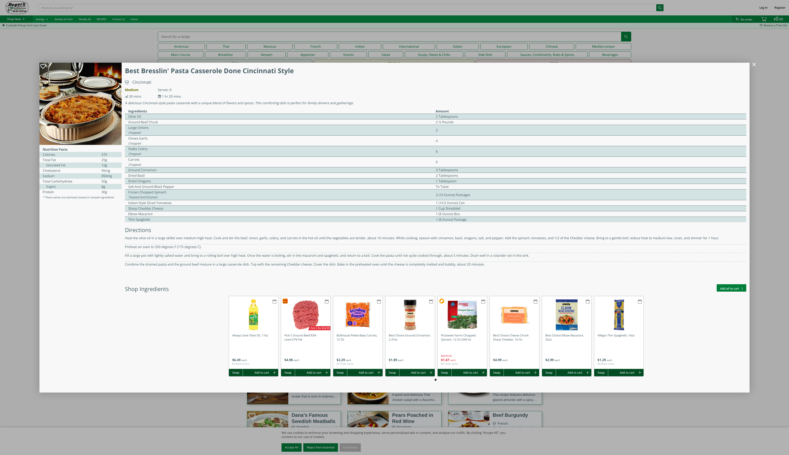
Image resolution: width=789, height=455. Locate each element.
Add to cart (261, 373)
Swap (235, 373)
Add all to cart (729, 289)
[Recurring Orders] (274, 302)
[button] (253, 332)
